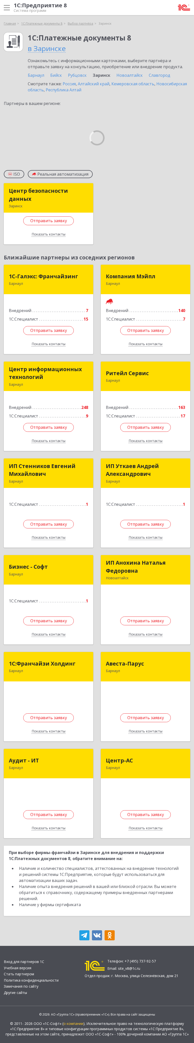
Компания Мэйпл (130, 276)
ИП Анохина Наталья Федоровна (136, 566)
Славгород (159, 75)
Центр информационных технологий (45, 373)
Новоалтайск (129, 75)
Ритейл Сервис (127, 373)
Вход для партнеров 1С (24, 961)
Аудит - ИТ (24, 760)
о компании (73, 1023)
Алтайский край (93, 84)
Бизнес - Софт (28, 566)
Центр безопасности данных (38, 194)
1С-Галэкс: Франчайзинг (43, 276)
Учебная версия (17, 967)
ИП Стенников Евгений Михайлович (42, 470)
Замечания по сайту (21, 986)
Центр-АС (119, 760)
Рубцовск (77, 75)
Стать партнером (19, 974)
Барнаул (36, 75)
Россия (69, 84)
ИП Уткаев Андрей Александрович (132, 470)
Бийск (56, 75)
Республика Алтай (63, 90)
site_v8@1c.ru (129, 968)
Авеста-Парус (125, 663)
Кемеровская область (132, 84)
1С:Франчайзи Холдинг (42, 663)
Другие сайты (15, 992)
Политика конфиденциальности (31, 980)
